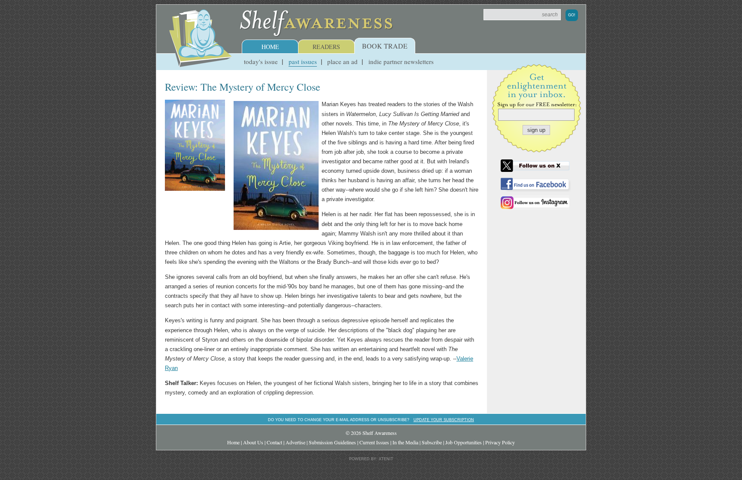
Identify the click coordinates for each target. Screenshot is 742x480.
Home (270, 47)
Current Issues (374, 442)
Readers (326, 47)
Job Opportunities (463, 442)
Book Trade (384, 45)
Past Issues (303, 61)
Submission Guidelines (332, 442)
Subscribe (432, 442)
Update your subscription (444, 419)
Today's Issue (261, 61)
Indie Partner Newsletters (401, 61)
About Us (253, 442)
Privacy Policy (500, 442)
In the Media (405, 442)
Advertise (295, 442)
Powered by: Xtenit (371, 459)
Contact (274, 442)
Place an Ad (342, 61)
